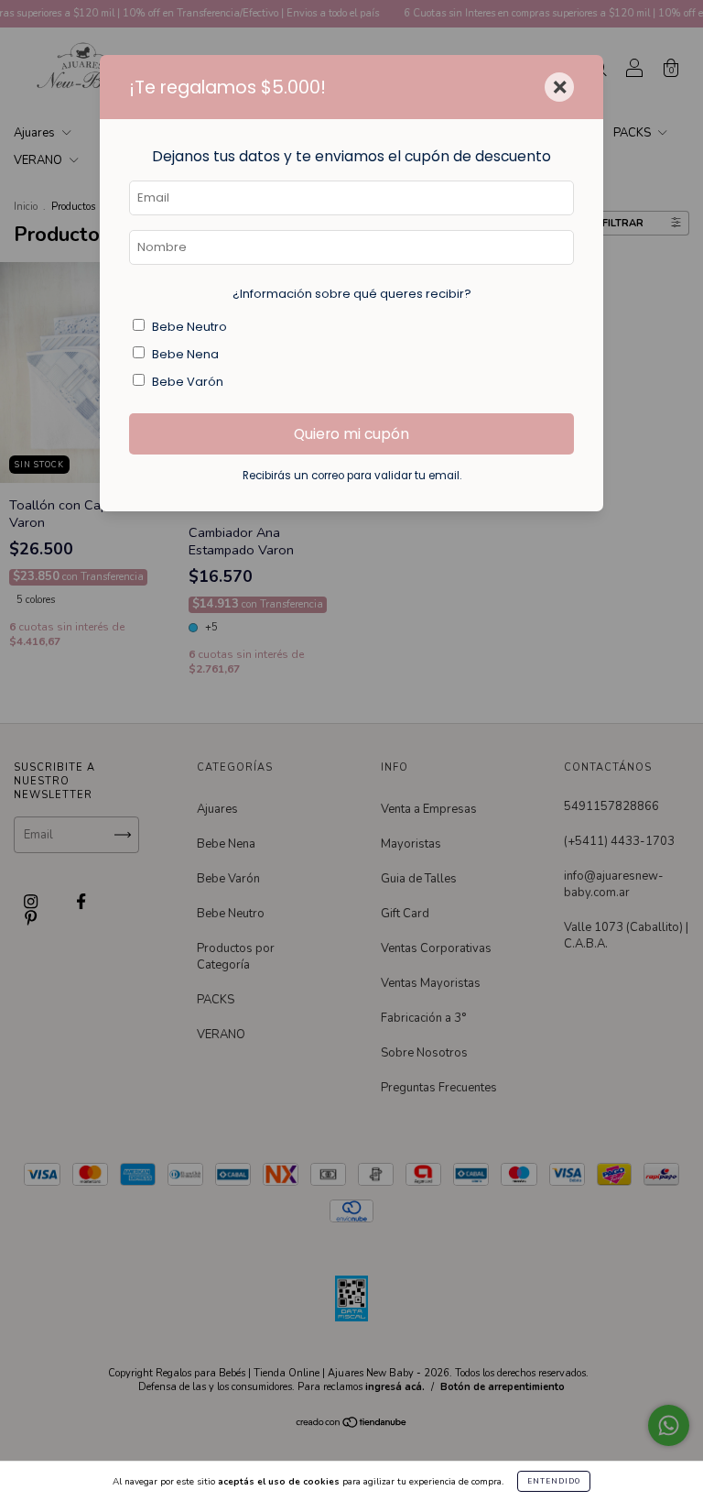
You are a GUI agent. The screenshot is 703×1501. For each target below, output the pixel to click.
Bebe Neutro (189, 326)
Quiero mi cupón (351, 434)
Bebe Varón (187, 381)
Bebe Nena (185, 354)
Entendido (553, 1481)
